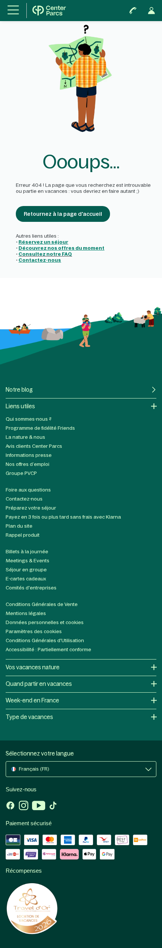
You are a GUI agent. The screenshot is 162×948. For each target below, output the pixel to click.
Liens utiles (20, 406)
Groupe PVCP (21, 473)
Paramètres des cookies (34, 631)
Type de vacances (29, 717)
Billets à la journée (27, 551)
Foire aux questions (28, 490)
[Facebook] (10, 806)
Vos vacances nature (33, 667)
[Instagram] (23, 806)
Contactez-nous (24, 499)
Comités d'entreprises (31, 588)
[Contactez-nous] (133, 10)
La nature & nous (25, 437)
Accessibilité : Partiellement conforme (48, 649)
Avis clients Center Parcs (34, 446)
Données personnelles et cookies (45, 622)
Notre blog (19, 389)
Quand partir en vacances (39, 684)
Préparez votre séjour (31, 508)
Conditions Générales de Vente (42, 604)
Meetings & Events (27, 560)
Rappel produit (23, 535)
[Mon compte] (151, 10)
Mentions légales (26, 613)
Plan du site (19, 526)
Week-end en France (32, 700)
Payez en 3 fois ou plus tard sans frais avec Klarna (63, 517)
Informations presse (29, 455)
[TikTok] (53, 806)
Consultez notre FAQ (45, 254)
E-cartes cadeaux (26, 579)
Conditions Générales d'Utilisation (45, 640)
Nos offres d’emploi (27, 464)
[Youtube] (38, 806)
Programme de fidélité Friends (40, 428)
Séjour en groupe (26, 569)
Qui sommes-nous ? (29, 419)
